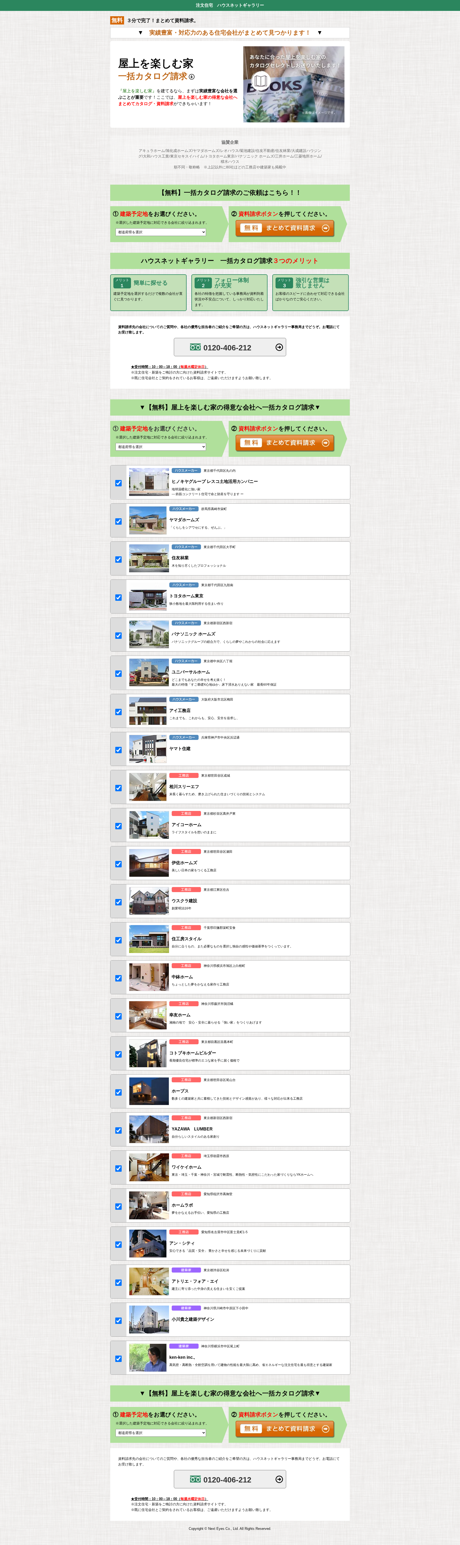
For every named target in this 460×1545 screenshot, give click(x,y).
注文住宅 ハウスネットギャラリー (230, 5)
